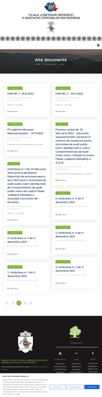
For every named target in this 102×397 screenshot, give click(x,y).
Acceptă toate (92, 387)
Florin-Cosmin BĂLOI (26, 98)
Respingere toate (75, 387)
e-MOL (76, 360)
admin (69, 206)
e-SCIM (92, 359)
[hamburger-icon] (98, 45)
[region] (51, 385)
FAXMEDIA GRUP (76, 343)
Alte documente (16, 100)
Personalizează (58, 387)
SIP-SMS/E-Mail (60, 359)
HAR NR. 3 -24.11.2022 (20, 93)
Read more (14, 111)
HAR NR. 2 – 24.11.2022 (69, 93)
